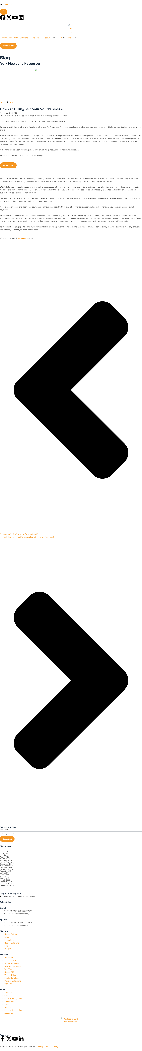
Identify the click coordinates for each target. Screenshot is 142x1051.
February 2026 (6, 860)
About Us (8, 992)
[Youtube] (15, 17)
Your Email (4, 830)
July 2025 (4, 873)
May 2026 (4, 855)
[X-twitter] (9, 17)
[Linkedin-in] (21, 1038)
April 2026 (4, 857)
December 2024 (7, 885)
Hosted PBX (9, 957)
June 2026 (4, 853)
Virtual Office (10, 960)
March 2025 (5, 880)
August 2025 (5, 871)
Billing (6, 937)
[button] (25, 38)
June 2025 (4, 875)
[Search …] (3, 12)
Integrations (9, 940)
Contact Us (9, 995)
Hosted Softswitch (12, 934)
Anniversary (9, 1001)
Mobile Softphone (11, 963)
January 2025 (6, 883)
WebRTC (8, 969)
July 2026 (4, 851)
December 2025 (7, 864)
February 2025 (6, 882)
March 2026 (5, 859)
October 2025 (6, 867)
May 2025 (4, 876)
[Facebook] (3, 17)
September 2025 (7, 869)
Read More (5, 1035)
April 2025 (4, 878)
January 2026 (6, 862)
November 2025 (7, 866)
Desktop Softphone (12, 966)
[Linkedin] (21, 17)
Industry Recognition (13, 998)
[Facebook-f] (3, 1038)
